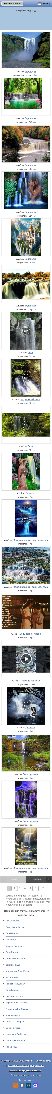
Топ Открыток (13, 920)
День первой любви (30, 634)
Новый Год (11, 1046)
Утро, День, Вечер (15, 927)
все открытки (12, 3)
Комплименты (13, 1015)
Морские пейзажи (30, 399)
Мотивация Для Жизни (18, 971)
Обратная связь (43, 1061)
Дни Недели (12, 933)
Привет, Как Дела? (15, 983)
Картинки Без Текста (16, 1002)
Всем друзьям (30, 774)
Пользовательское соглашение (26, 1075)
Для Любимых (13, 990)
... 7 (42, 888)
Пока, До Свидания (16, 1040)
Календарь (11, 939)
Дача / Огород (13, 1028)
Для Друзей (12, 952)
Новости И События (16, 1034)
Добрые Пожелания (16, 958)
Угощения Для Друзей (17, 1009)
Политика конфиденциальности (25, 1070)
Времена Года (13, 965)
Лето (30, 353)
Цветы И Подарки (15, 1021)
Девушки (30, 493)
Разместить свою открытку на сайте (26, 1066)
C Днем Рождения (15, 946)
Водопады (30, 71)
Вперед (37, 879)
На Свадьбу (12, 977)
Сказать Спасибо (14, 996)
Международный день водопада (30, 540)
